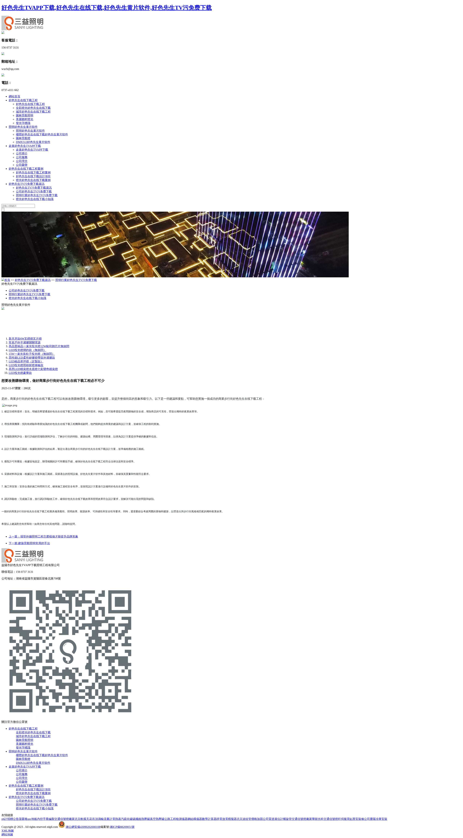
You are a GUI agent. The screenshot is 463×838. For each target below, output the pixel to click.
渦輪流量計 (105, 818)
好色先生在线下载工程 (23, 100)
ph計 (4, 818)
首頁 (7, 280)
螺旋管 (287, 818)
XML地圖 (7, 830)
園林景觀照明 (24, 115)
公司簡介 (21, 153)
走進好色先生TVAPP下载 (25, 145)
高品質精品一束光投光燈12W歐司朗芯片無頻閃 (39, 346)
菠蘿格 (23, 818)
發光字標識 (23, 123)
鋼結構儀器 (195, 818)
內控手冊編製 (45, 818)
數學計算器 (209, 818)
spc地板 (32, 818)
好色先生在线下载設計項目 (33, 176)
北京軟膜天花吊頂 (86, 818)
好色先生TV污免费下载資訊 (26, 183)
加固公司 (263, 818)
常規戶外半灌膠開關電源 (25, 342)
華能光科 (318, 818)
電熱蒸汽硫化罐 (122, 818)
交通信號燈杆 (332, 818)
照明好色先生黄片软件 (23, 126)
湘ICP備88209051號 (122, 826)
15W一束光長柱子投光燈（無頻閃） (32, 353)
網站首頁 (14, 96)
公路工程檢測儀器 (176, 818)
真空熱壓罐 (157, 818)
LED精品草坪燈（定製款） (26, 361)
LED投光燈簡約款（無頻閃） (27, 350)
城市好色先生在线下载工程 (33, 111)
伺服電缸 (346, 818)
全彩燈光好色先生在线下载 (33, 107)
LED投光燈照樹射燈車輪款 (26, 365)
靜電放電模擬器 (226, 818)
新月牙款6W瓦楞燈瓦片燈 (25, 338)
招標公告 (13, 818)
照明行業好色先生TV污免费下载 (37, 195)
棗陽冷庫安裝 (378, 818)
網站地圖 (7, 834)
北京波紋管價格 (247, 818)
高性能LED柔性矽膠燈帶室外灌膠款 (32, 357)
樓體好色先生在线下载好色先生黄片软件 (42, 134)
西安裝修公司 (361, 818)
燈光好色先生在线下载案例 (33, 180)
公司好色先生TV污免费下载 (34, 191)
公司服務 (21, 157)
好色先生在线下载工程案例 (26, 168)
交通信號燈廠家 (64, 818)
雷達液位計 (276, 818)
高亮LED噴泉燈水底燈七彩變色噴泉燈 (33, 369)
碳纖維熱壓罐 (141, 818)
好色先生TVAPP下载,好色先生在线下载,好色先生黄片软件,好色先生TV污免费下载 (106, 7)
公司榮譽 (21, 164)
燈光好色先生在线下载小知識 (35, 199)
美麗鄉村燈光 (24, 119)
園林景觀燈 (23, 138)
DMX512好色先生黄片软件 (33, 142)
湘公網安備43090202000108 (83, 826)
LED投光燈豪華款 (20, 372)
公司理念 (21, 161)
